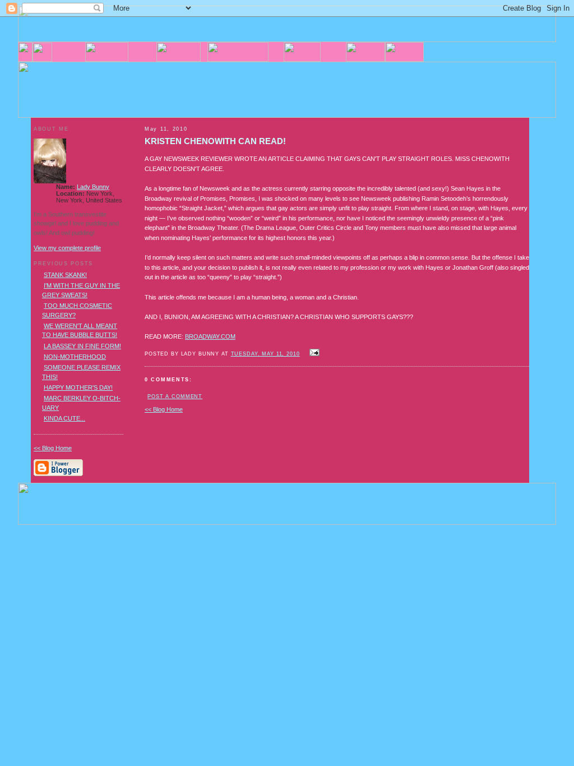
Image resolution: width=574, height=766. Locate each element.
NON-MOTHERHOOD (75, 356)
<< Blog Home (164, 409)
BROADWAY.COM (210, 336)
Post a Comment (174, 396)
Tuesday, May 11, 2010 (265, 354)
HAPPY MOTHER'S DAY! (78, 387)
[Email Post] (313, 353)
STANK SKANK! (65, 274)
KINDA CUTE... (64, 418)
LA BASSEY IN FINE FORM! (82, 346)
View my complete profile (67, 247)
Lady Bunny (93, 186)
